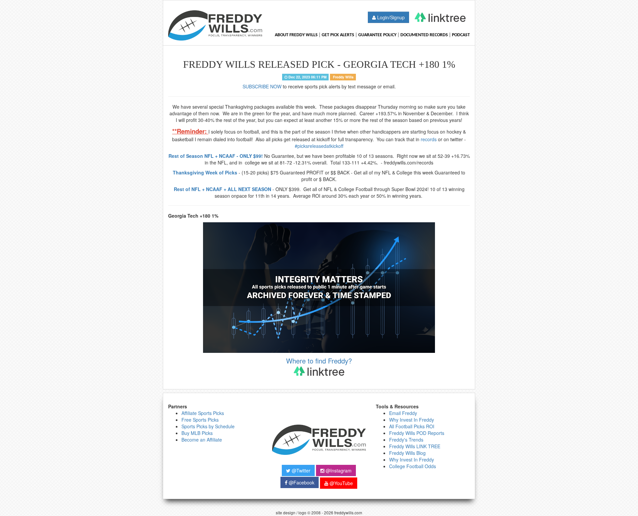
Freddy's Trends (406, 439)
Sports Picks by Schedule (208, 426)
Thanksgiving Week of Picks (205, 172)
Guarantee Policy (377, 35)
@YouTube (340, 483)
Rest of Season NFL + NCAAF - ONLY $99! (215, 156)
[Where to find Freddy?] (440, 17)
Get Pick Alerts (338, 35)
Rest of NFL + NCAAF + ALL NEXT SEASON (222, 189)
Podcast (461, 35)
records (429, 139)
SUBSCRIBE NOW (262, 86)
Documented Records (424, 35)
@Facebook (300, 482)
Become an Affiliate (201, 439)
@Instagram (338, 470)
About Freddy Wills (296, 35)
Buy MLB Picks (197, 433)
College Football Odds (412, 466)
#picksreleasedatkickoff (319, 146)
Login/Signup (390, 17)
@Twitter (300, 470)
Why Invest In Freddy (411, 419)
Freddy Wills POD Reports (416, 433)
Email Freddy (403, 413)
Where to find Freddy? (319, 360)
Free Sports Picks (200, 419)
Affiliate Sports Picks (202, 413)
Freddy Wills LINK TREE (414, 446)
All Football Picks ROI (411, 426)
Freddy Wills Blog (407, 453)
